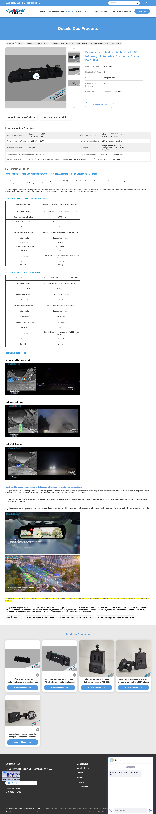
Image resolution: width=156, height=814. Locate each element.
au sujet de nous (56, 11)
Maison (43, 11)
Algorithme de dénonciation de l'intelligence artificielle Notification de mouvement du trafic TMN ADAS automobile (22, 735)
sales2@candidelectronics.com (23, 783)
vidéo (112, 11)
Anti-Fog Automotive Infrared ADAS (75, 618)
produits (69, 11)
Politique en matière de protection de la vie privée (19, 810)
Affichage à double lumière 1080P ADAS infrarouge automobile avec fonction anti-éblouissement (59, 680)
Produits (20, 43)
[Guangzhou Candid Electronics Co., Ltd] (18, 11)
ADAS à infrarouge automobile (37, 43)
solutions (104, 11)
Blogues (80, 777)
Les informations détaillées (21, 117)
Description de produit (55, 117)
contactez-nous (124, 11)
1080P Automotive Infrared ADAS (40, 618)
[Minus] (150, 760)
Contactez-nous (83, 786)
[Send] (150, 810)
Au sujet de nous (83, 768)
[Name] (137, 2)
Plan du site (39, 810)
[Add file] (110, 810)
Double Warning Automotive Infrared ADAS (115, 618)
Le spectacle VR (82, 11)
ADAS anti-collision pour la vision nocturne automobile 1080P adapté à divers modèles (133, 680)
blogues (94, 11)
